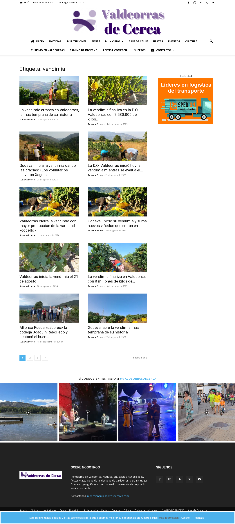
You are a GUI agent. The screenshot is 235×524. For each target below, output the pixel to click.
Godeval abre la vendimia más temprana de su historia (113, 329)
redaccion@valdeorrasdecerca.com (108, 496)
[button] (211, 41)
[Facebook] (188, 2)
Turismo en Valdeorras (48, 50)
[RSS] (200, 2)
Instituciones (76, 41)
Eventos (174, 41)
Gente (95, 41)
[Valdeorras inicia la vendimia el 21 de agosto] (49, 257)
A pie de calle (138, 41)
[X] (206, 2)
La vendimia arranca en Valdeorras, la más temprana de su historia (49, 112)
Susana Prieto (27, 119)
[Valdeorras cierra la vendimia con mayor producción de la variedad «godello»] (49, 201)
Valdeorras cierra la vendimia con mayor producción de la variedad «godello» (47, 225)
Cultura (191, 41)
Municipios (112, 41)
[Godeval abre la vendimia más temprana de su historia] (117, 308)
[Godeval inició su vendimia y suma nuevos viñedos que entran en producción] (117, 201)
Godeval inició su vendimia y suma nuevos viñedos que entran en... (117, 223)
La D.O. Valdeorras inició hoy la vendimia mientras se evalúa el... (115, 167)
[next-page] (45, 358)
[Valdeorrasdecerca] (117, 21)
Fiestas (158, 41)
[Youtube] (213, 2)
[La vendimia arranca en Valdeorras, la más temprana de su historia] (49, 90)
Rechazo (199, 517)
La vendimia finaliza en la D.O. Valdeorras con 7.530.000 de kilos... (113, 114)
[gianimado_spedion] (185, 123)
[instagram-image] (28, 412)
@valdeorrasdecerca (138, 378)
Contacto (163, 50)
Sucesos (140, 50)
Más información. (169, 517)
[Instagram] (194, 2)
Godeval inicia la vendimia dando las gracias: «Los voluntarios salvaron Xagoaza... (47, 170)
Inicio (40, 41)
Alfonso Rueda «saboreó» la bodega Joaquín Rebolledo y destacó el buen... (43, 332)
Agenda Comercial (116, 50)
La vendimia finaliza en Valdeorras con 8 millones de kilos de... (117, 278)
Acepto (185, 517)
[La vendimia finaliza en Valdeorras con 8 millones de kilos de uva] (117, 257)
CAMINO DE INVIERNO (83, 50)
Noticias (55, 41)
